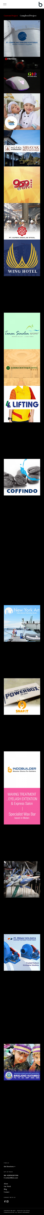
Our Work (7, 1186)
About (6, 1184)
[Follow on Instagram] (7, 1201)
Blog (5, 1189)
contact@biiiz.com (11, 1178)
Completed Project (28, 15)
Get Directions (9, 1166)
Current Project (11, 15)
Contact (6, 1192)
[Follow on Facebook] (5, 1201)
